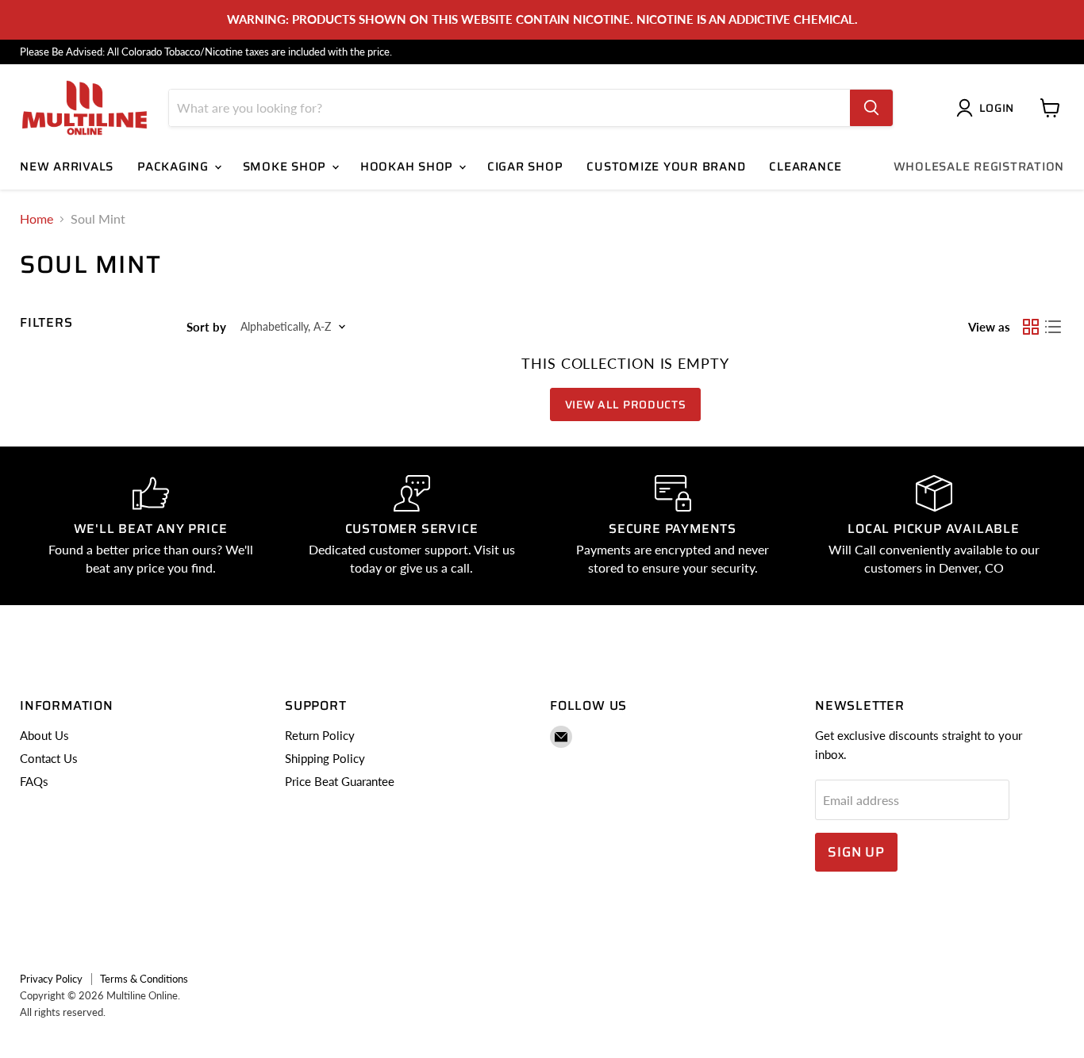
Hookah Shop (408, 166)
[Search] (871, 108)
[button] (988, 107)
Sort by (206, 327)
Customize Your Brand (665, 166)
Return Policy (320, 735)
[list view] (1053, 327)
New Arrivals (66, 166)
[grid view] (1031, 327)
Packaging (175, 166)
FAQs (34, 781)
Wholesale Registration (979, 166)
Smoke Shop (286, 166)
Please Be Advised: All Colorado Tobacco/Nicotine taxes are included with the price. (206, 52)
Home (36, 219)
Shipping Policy (325, 758)
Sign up (856, 851)
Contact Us (49, 758)
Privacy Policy (51, 978)
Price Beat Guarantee (339, 781)
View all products (625, 404)
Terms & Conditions (144, 978)
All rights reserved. (63, 1012)
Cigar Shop (525, 166)
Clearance (805, 166)
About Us (44, 735)
